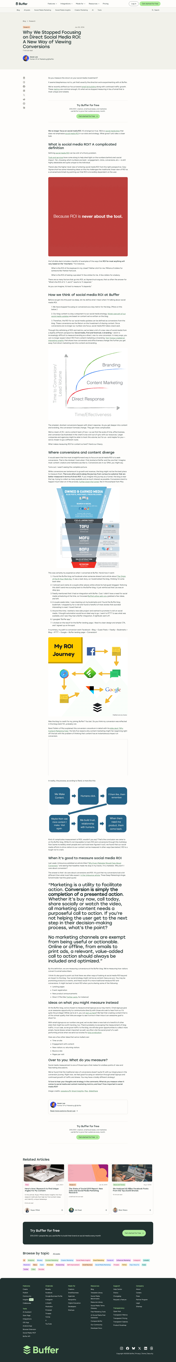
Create (25, 1289)
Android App (27, 1326)
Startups (71, 1310)
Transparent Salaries (120, 1322)
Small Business (73, 1293)
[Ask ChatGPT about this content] (24, 103)
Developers (72, 1306)
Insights (28, 1300)
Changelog (117, 1296)
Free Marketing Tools (98, 1312)
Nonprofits (72, 1300)
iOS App (26, 1322)
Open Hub (117, 1311)
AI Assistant (27, 1312)
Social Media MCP (29, 1333)
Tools (99, 10)
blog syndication (94, 1032)
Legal (138, 1303)
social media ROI (72, 133)
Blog (18, 10)
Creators (71, 1289)
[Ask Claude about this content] (24, 108)
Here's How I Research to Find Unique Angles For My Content (42, 1190)
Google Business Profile (53, 1296)
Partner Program (142, 1300)
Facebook (48, 1293)
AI (93, 10)
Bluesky (48, 1289)
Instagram (49, 1300)
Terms (144, 1353)
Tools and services (55, 157)
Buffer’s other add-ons (97, 596)
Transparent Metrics (120, 1315)
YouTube (48, 1324)
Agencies (71, 1296)
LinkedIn (48, 1303)
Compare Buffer (96, 1321)
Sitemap (139, 1306)
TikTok (47, 1317)
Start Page (26, 1315)
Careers (138, 1293)
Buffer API (26, 1336)
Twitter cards (71, 997)
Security (150, 1353)
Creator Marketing (81, 10)
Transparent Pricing (120, 1318)
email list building (89, 87)
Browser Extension (29, 1329)
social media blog (113, 131)
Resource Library (97, 1302)
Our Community (96, 1325)
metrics (57, 89)
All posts (27, 10)
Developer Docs (96, 1328)
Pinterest (48, 1310)
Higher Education (74, 1303)
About (138, 1289)
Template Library (97, 1293)
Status (115, 1293)
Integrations (27, 1319)
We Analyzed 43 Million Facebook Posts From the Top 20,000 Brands (130, 1190)
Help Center (117, 1289)
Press (138, 1296)
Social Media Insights (63, 10)
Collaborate (27, 1303)
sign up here (91, 1013)
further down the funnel (89, 482)
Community (27, 1296)
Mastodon (49, 1306)
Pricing (105, 4)
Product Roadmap (119, 1325)
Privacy (137, 1353)
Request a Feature (119, 1300)
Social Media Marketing (42, 10)
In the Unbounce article (90, 875)
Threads (48, 1313)
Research (32, 21)
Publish (25, 1293)
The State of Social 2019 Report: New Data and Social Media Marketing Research (86, 1191)
